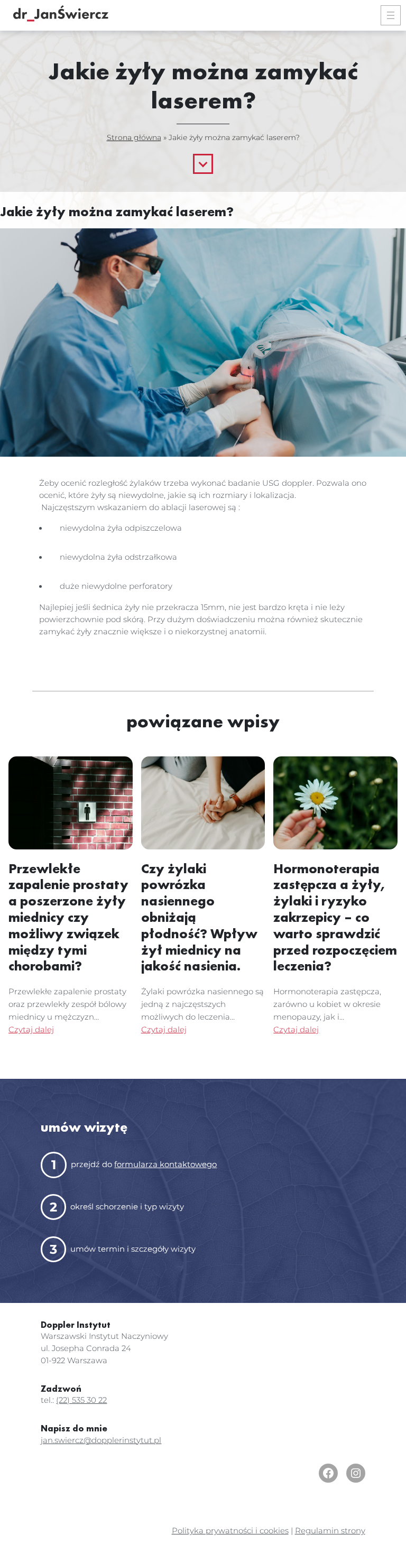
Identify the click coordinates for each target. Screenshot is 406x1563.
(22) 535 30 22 (81, 1400)
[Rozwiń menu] (391, 15)
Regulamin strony (330, 1531)
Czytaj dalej (31, 1029)
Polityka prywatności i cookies (230, 1531)
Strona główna (134, 137)
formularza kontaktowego (165, 1164)
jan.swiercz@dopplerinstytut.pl (101, 1440)
